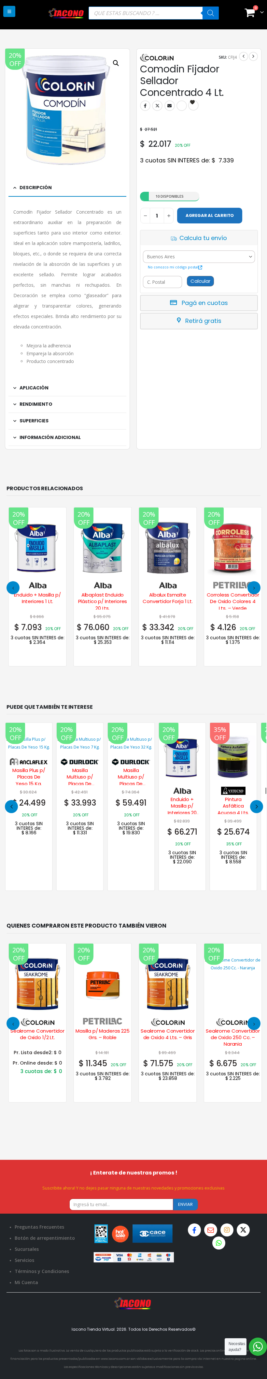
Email (169, 105)
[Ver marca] (38, 585)
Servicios (24, 1260)
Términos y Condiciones (42, 1271)
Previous (11, 806)
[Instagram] (226, 1229)
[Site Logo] (66, 13)
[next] (253, 56)
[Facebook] (194, 1229)
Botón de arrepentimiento (45, 1238)
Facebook (145, 105)
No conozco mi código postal (173, 267)
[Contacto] (210, 1229)
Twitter (157, 105)
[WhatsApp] (218, 1243)
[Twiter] (243, 1229)
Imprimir (181, 105)
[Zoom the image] (133, 1301)
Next (256, 806)
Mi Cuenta (26, 1282)
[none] (29, 806)
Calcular (200, 281)
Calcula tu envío (203, 238)
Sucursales (27, 1249)
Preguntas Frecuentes (39, 1227)
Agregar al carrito (210, 215)
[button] (9, 11)
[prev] (243, 56)
